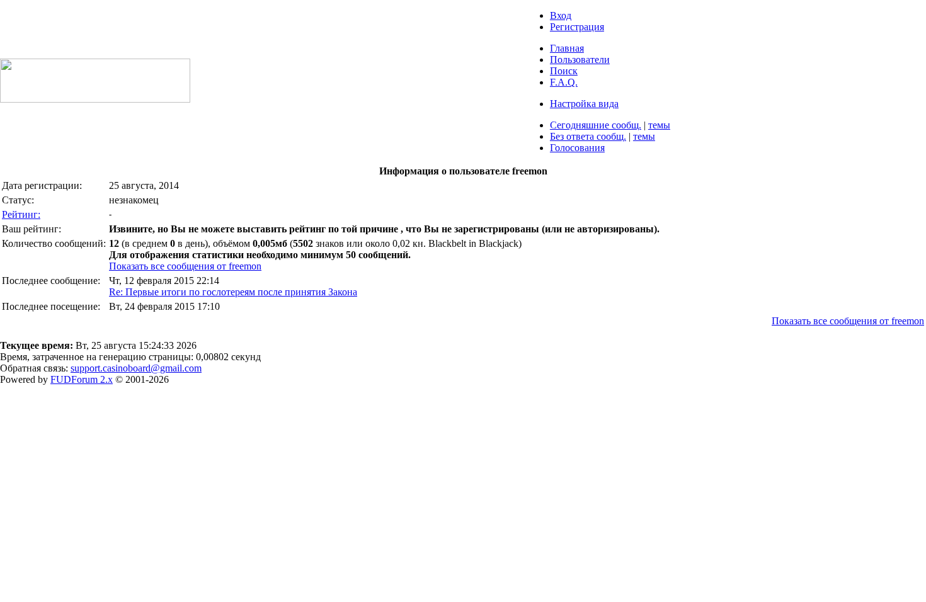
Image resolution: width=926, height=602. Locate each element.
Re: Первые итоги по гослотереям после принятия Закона (233, 292)
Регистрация (577, 26)
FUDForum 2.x (81, 379)
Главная (567, 48)
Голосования (577, 147)
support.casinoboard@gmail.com (136, 368)
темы (659, 125)
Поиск (564, 70)
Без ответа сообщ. (588, 136)
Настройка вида (584, 103)
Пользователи (580, 59)
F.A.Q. (564, 82)
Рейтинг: (21, 214)
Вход (560, 15)
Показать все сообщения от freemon (185, 266)
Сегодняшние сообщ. (595, 125)
